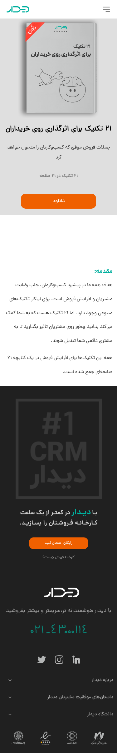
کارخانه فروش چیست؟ (58, 557)
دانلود (58, 201)
